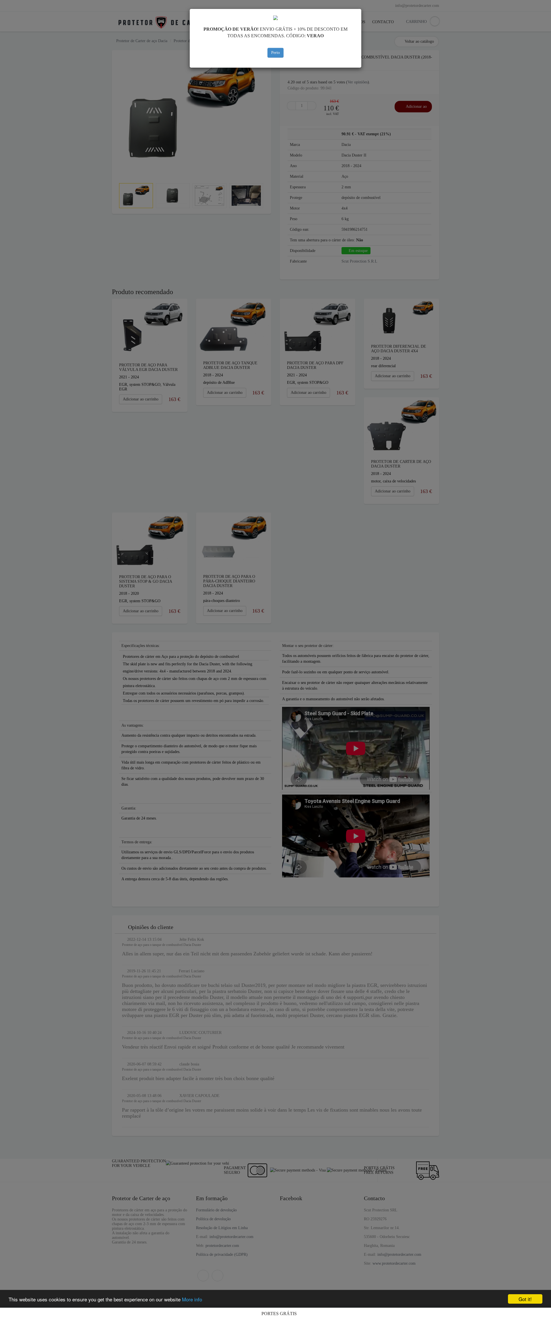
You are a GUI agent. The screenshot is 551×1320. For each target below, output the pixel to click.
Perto (275, 52)
